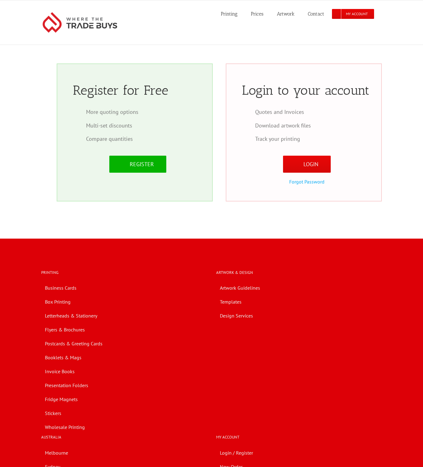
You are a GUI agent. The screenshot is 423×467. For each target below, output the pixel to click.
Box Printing (58, 302)
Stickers (53, 413)
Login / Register (236, 453)
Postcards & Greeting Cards (73, 343)
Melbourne (56, 453)
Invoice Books (60, 371)
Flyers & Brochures (65, 329)
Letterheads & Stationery (71, 316)
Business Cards (60, 288)
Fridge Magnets (61, 399)
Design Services (236, 316)
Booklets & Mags (63, 357)
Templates (231, 302)
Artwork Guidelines (240, 288)
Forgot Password (307, 182)
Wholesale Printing (65, 427)
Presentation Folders (66, 385)
